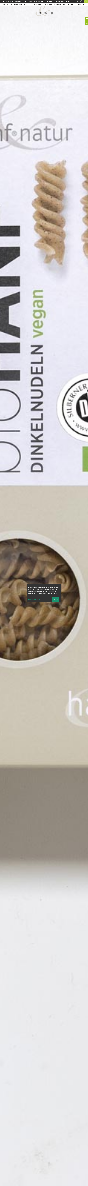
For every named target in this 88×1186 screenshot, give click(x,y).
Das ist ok (56, 599)
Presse (30, 1)
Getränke (66, 4)
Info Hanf (5, 4)
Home (24, 1)
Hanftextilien (48, 4)
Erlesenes (57, 4)
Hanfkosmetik (37, 4)
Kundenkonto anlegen (63, 1)
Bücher (73, 4)
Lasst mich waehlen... (34, 599)
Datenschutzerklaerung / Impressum (38, 594)
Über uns (81, 4)
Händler (41, 1)
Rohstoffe (27, 4)
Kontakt (4, 7)
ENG (7, 1)
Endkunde (50, 1)
